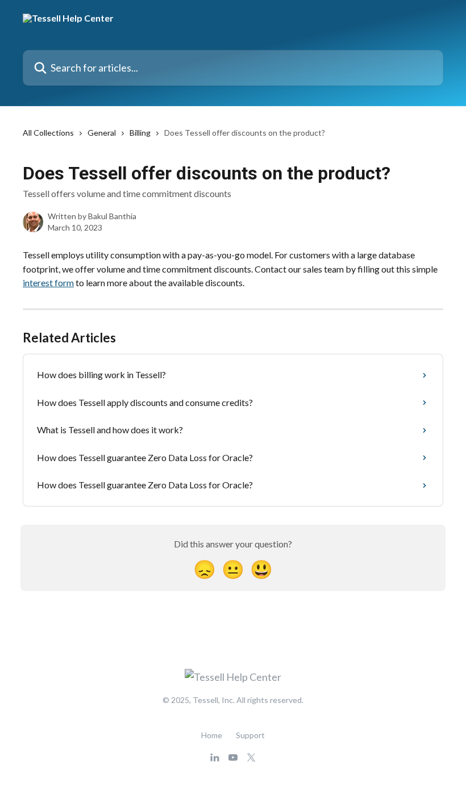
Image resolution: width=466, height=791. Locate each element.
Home (211, 735)
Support (250, 735)
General (102, 132)
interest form (48, 282)
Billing (140, 132)
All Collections (48, 132)
